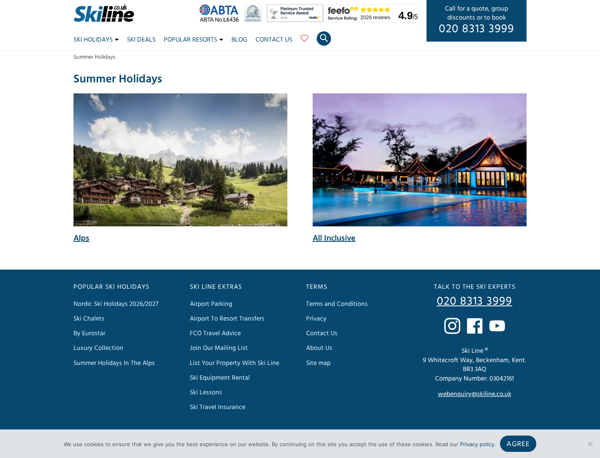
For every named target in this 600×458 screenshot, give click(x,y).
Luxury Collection (98, 347)
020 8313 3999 (476, 29)
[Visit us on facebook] (475, 326)
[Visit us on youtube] (497, 326)
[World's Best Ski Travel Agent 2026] (255, 19)
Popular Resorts (190, 39)
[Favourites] (304, 41)
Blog (239, 39)
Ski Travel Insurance (217, 407)
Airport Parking (211, 303)
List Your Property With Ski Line (234, 362)
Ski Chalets (88, 318)
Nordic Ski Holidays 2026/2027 (115, 303)
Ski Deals (141, 39)
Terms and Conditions (337, 303)
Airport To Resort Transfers (227, 318)
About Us (319, 347)
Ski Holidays (93, 39)
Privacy (316, 318)
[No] (590, 444)
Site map (318, 362)
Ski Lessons (206, 392)
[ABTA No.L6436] (221, 19)
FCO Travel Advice (215, 333)
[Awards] (296, 19)
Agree (518, 444)
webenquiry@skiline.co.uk (474, 393)
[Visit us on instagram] (452, 326)
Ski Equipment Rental (220, 377)
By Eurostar (89, 333)
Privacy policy (477, 444)
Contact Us (274, 39)
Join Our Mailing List (219, 347)
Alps (81, 238)
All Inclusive (334, 238)
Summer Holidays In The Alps (114, 362)
